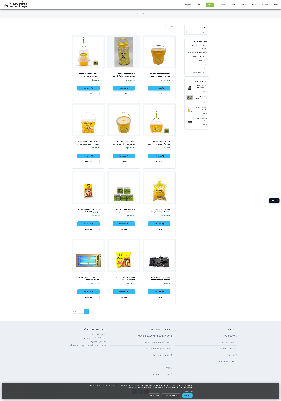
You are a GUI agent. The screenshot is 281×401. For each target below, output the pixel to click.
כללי (205, 68)
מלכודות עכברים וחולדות (199, 56)
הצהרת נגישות (228, 342)
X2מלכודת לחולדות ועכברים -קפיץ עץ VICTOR (89, 210)
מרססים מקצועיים (201, 60)
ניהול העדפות (154, 395)
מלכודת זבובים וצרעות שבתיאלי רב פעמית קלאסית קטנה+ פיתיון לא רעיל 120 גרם (160, 145)
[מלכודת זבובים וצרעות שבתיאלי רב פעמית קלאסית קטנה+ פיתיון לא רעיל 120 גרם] (159, 119)
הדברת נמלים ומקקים (200, 72)
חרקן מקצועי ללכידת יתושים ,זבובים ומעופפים (89, 278)
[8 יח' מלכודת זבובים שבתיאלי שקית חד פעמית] (159, 187)
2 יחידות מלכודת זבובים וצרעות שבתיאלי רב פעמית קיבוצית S (125, 144)
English (188, 5)
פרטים (158, 94)
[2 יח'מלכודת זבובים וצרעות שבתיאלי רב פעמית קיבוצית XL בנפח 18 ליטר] (159, 51)
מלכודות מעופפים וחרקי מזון (197, 52)
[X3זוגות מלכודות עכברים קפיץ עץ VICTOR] (123, 255)
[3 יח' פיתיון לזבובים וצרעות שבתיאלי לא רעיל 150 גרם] (123, 187)
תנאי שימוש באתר (226, 361)
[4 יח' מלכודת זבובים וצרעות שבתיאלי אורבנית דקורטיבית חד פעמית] (88, 119)
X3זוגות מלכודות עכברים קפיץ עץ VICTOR (125, 278)
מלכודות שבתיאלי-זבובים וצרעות (154, 336)
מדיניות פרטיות (227, 348)
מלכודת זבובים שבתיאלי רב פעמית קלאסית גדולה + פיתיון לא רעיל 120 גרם (89, 76)
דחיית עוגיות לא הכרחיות (171, 395)
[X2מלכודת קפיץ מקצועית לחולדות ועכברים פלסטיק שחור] (159, 255)
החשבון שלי (229, 336)
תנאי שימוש (189, 391)
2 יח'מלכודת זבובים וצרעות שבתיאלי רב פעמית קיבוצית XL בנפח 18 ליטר (159, 76)
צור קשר (231, 355)
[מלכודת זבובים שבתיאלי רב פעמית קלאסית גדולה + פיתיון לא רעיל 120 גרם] (88, 51)
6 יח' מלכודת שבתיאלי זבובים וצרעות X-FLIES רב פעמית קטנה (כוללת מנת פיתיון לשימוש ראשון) (124, 77)
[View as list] (172, 26)
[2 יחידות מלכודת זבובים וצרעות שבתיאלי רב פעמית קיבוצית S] (123, 119)
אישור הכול (187, 395)
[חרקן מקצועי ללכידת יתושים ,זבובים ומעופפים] (88, 255)
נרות (205, 64)
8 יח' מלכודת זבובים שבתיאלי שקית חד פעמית (160, 210)
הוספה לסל (158, 88)
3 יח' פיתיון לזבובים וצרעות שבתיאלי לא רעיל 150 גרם (124, 210)
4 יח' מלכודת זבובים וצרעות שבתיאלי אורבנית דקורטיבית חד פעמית (89, 144)
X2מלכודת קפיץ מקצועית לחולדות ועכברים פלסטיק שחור (160, 279)
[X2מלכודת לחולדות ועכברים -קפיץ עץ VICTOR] (88, 187)
